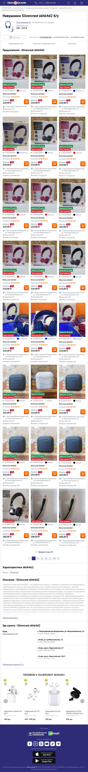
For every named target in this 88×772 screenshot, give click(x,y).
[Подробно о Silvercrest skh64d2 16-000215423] (72, 506)
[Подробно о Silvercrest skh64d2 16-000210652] (16, 382)
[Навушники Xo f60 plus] (54, 694)
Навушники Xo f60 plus (52, 712)
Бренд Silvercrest (66, 8)
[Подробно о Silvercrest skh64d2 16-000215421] (16, 506)
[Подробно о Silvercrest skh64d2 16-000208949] (72, 196)
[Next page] (82, 701)
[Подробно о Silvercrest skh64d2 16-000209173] (16, 320)
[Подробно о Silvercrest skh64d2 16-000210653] (44, 382)
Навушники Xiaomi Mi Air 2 (13, 712)
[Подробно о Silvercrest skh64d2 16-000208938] (16, 134)
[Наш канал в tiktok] (52, 744)
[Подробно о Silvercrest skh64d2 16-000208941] (72, 134)
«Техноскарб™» (31, 767)
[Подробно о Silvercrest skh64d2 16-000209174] (44, 320)
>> (50, 558)
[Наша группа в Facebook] (29, 744)
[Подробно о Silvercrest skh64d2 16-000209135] (72, 258)
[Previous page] (6, 701)
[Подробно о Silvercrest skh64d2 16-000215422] (44, 506)
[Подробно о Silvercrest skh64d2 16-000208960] (44, 258)
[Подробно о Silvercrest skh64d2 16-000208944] (16, 196)
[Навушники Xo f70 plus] (34, 694)
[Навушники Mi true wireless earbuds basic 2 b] (75, 694)
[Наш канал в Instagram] (35, 744)
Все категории (18, 8)
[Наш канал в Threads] (41, 744)
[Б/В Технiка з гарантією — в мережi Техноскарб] (47, 744)
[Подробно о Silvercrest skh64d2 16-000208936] (72, 72)
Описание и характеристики (44, 43)
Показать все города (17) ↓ (13, 664)
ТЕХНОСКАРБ (6, 8)
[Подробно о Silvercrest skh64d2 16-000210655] (16, 444)
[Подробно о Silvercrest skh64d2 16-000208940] (44, 134)
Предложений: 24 (23, 22)
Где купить (72, 43)
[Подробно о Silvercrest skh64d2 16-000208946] (44, 196)
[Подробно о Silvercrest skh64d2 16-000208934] (44, 72)
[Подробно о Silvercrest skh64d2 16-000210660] (72, 444)
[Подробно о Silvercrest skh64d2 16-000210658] (44, 444)
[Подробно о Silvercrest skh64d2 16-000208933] (16, 72)
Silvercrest (14, 572)
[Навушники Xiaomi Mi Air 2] (13, 694)
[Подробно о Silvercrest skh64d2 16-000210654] (72, 382)
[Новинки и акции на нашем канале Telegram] (58, 744)
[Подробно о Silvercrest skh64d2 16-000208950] (16, 258)
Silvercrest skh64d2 (9, 94)
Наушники (54, 8)
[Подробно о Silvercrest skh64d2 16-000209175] (72, 320)
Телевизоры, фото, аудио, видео (37, 8)
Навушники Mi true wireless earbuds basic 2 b (75, 712)
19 (54, 558)
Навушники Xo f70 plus (32, 712)
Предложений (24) (15, 43)
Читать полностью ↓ (10, 618)
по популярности (46, 37)
